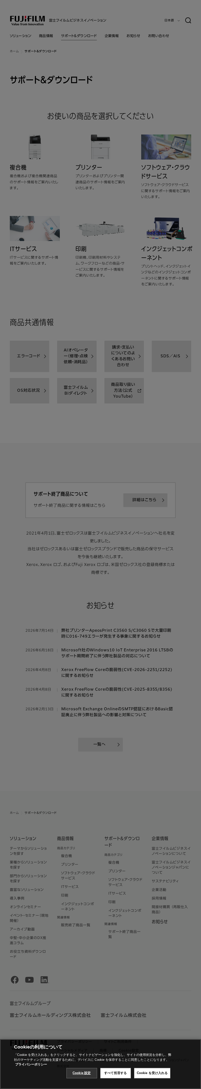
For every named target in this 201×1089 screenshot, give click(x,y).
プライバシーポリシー (31, 1064)
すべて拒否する (115, 1073)
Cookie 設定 (82, 1073)
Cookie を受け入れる (152, 1073)
